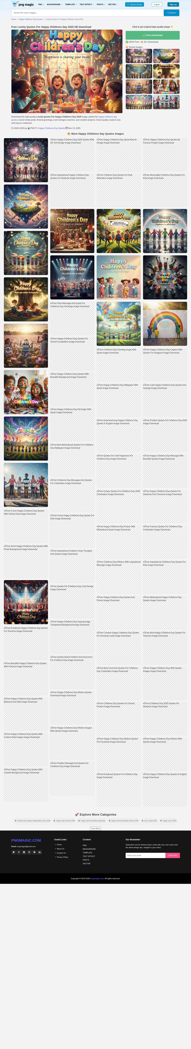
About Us (60, 849)
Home (13, 19)
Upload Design (135, 4)
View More (95, 828)
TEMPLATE (87, 853)
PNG (85, 845)
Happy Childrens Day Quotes (31, 19)
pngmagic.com (26, 840)
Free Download (154, 35)
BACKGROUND (89, 849)
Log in (157, 4)
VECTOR (86, 863)
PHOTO (86, 860)
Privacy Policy (62, 857)
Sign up (173, 4)
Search (172, 13)
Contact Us (61, 853)
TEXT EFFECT (89, 856)
